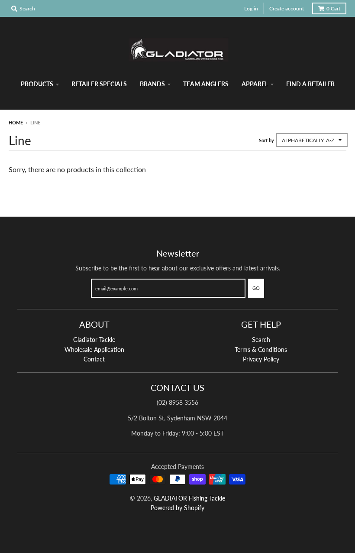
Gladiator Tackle (94, 339)
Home (16, 122)
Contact (94, 359)
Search (261, 339)
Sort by (266, 140)
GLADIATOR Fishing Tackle (189, 498)
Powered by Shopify (177, 507)
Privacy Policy (261, 359)
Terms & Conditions (261, 349)
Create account (286, 8)
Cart (333, 8)
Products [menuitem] (37, 84)
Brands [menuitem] (152, 84)
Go (256, 288)
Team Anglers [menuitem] (206, 84)
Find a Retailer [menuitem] (310, 84)
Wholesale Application (94, 349)
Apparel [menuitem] (255, 84)
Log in (251, 8)
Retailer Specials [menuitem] (99, 84)
